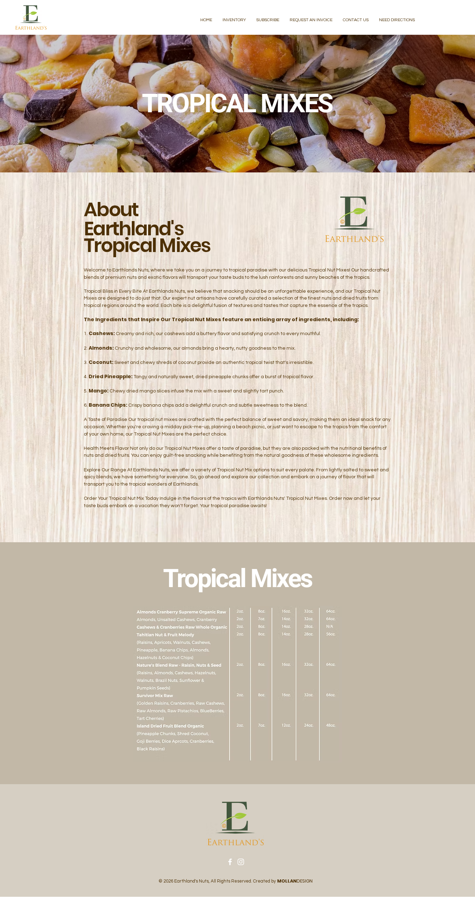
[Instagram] (240, 862)
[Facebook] (230, 862)
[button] (234, 20)
